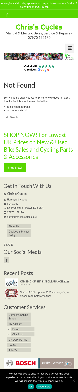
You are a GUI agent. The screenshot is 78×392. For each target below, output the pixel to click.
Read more (44, 386)
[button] (39, 67)
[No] (73, 380)
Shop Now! (15, 167)
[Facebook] (7, 15)
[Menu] (69, 48)
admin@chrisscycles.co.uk (22, 217)
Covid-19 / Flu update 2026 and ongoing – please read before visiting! (44, 294)
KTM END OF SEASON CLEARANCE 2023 (44, 281)
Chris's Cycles (39, 26)
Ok (31, 386)
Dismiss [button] (53, 7)
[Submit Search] (6, 117)
